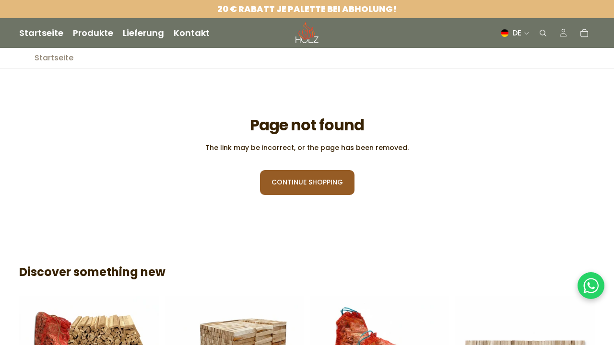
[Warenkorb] (584, 33)
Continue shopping (307, 182)
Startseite (54, 58)
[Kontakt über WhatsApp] (591, 285)
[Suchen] (543, 33)
